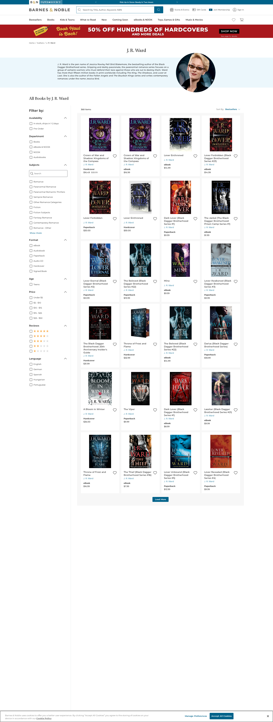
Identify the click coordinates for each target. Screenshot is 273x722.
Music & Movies (194, 19)
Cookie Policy (44, 718)
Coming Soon (120, 19)
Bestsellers (35, 19)
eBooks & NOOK (143, 19)
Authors (40, 43)
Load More (160, 499)
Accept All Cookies (221, 716)
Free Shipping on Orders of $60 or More (136, 2)
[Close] (267, 716)
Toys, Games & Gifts (169, 19)
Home (32, 43)
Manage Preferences (196, 716)
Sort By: (220, 109)
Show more (36, 233)
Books (50, 19)
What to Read (88, 19)
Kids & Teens (67, 19)
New (104, 19)
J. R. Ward (88, 164)
